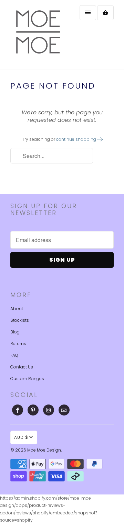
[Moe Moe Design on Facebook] (17, 410)
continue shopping (76, 139)
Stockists (19, 320)
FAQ (14, 355)
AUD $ (21, 437)
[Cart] (105, 12)
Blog (15, 332)
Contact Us (21, 367)
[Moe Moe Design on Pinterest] (33, 410)
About (16, 308)
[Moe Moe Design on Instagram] (48, 410)
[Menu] (88, 12)
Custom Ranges (27, 378)
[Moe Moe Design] (37, 34)
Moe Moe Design (44, 450)
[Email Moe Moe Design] (64, 410)
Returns (18, 343)
